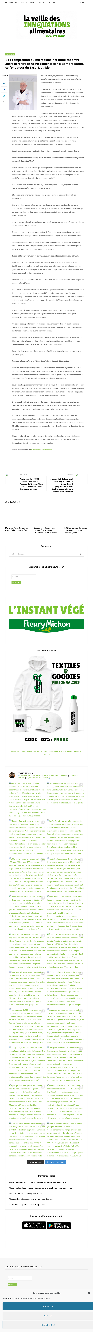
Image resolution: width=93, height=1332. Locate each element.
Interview (10, 54)
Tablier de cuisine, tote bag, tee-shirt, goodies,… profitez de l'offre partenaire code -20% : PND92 (46, 753)
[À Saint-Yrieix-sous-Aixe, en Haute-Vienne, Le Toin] (65, 951)
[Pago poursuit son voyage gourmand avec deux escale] (27, 989)
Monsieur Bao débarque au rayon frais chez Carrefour (16, 529)
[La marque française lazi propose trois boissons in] (65, 1026)
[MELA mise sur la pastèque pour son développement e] (65, 800)
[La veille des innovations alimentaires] (46, 25)
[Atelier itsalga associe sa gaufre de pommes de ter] (27, 800)
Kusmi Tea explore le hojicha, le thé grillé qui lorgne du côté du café (50, 2)
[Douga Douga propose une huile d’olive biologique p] (27, 1064)
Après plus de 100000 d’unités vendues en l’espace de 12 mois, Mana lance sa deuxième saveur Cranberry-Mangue (31, 484)
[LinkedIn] (4, 83)
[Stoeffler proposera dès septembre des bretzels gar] (27, 1140)
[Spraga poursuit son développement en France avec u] (65, 1064)
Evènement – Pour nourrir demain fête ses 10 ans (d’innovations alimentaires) (45, 530)
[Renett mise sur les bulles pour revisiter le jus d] (27, 913)
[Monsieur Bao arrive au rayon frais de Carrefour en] (27, 837)
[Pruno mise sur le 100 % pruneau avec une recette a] (27, 1026)
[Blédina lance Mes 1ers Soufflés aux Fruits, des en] (65, 1102)
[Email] (4, 102)
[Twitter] (4, 96)
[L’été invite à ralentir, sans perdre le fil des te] (65, 989)
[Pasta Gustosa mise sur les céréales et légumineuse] (65, 875)
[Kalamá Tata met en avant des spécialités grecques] (65, 1140)
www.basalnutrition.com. (41, 449)
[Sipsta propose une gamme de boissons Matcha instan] (27, 1102)
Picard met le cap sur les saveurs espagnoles (27, 1204)
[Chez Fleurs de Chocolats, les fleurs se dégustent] (27, 951)
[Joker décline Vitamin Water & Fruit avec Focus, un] (65, 913)
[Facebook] (4, 89)
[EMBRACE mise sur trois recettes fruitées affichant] (27, 875)
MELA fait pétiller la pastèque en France (25, 1193)
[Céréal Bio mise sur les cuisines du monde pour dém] (65, 837)
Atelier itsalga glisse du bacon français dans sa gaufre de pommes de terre (40, 1188)
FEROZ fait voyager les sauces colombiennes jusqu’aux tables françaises (75, 530)
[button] (89, 1293)
